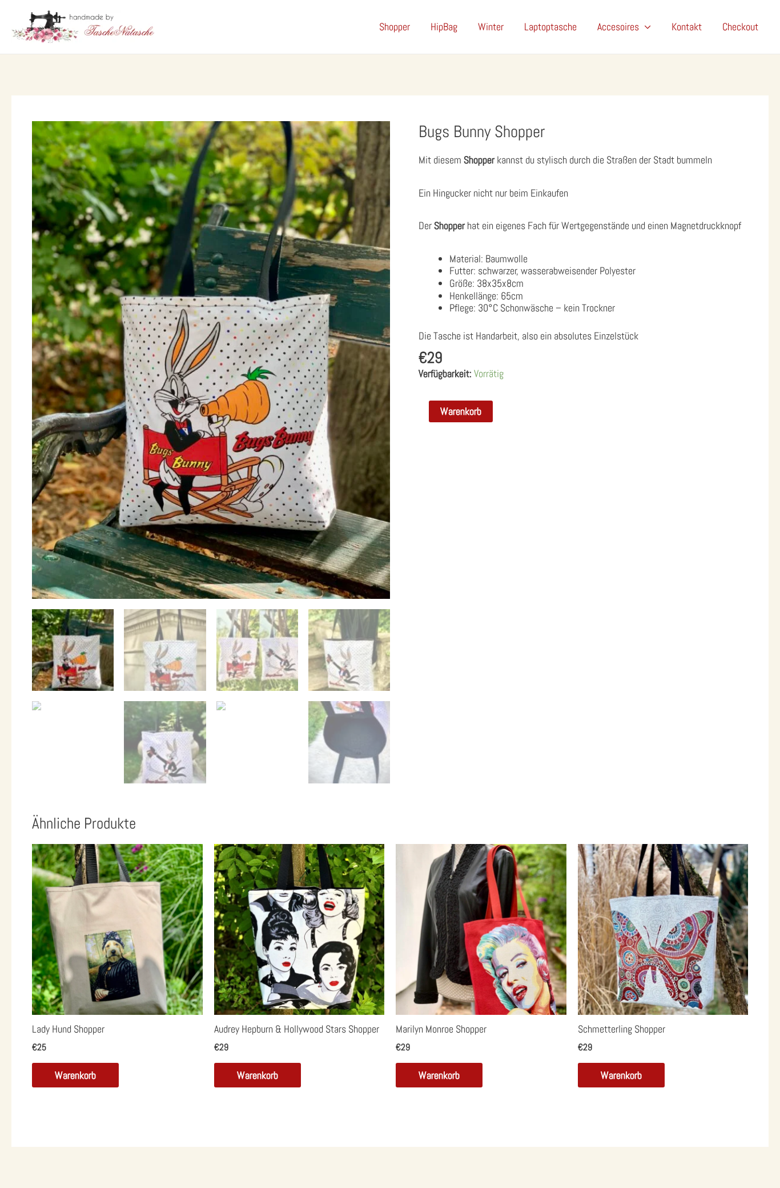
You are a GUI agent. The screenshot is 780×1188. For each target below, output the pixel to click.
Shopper (394, 26)
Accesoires (618, 26)
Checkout (740, 26)
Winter (491, 26)
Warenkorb (460, 411)
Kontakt (687, 26)
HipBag (444, 26)
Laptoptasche (550, 26)
